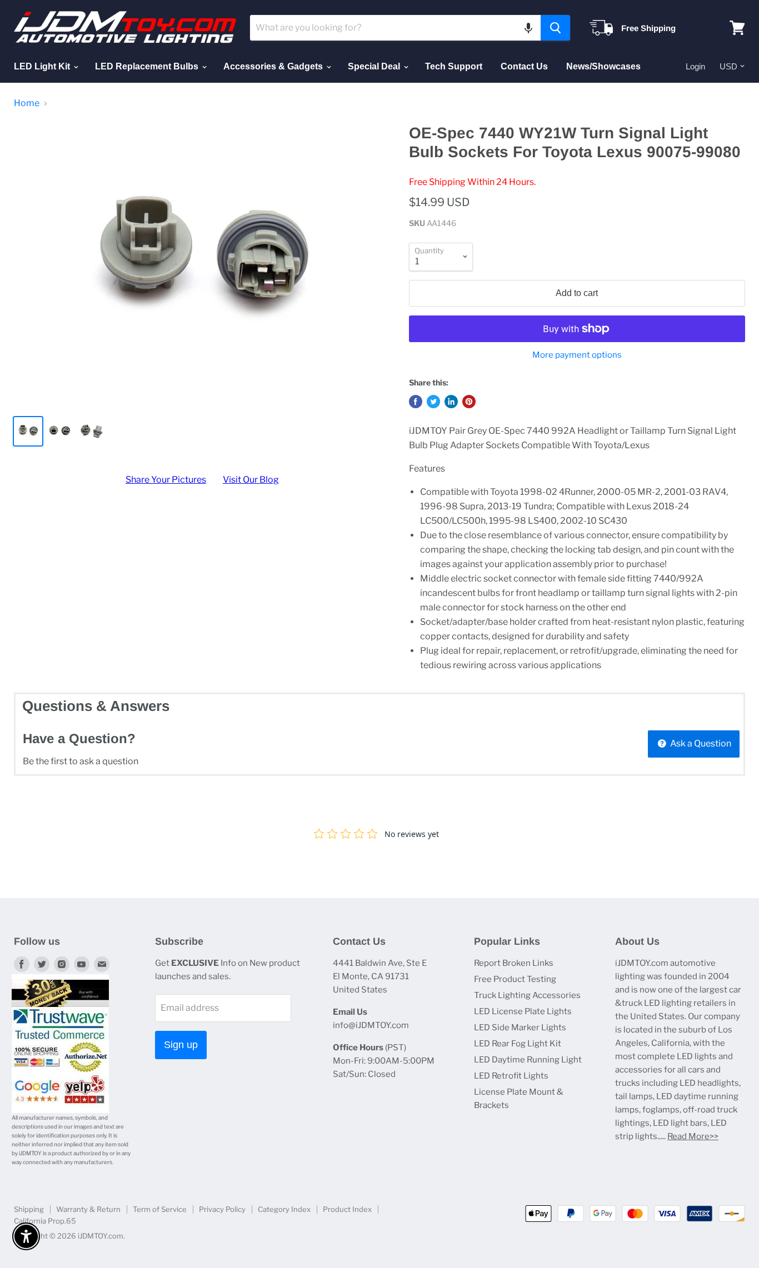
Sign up (181, 1044)
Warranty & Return (88, 1209)
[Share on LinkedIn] (451, 401)
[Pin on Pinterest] (469, 401)
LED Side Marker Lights (520, 1028)
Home (26, 103)
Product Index (347, 1209)
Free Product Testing (515, 979)
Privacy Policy (222, 1209)
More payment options (577, 355)
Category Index (284, 1209)
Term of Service (160, 1209)
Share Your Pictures (166, 479)
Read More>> (692, 1136)
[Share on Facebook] (415, 401)
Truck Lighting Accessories (527, 995)
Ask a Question (699, 743)
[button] (528, 28)
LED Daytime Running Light (528, 1060)
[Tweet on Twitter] (433, 401)
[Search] (555, 28)
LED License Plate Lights (523, 1011)
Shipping (29, 1209)
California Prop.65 (45, 1220)
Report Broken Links (513, 963)
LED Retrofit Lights (511, 1076)
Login (695, 66)
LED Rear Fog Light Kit (517, 1044)
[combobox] (395, 28)
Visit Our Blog (251, 479)
